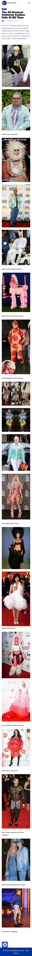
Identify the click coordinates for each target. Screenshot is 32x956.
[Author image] (3, 21)
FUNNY (4, 9)
